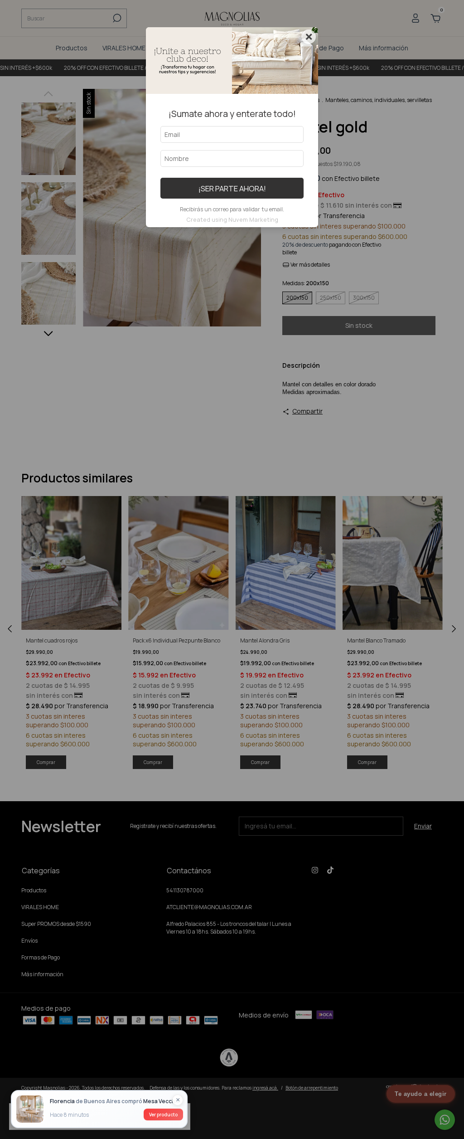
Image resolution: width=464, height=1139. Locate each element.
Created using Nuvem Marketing (232, 219)
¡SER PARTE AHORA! (232, 188)
